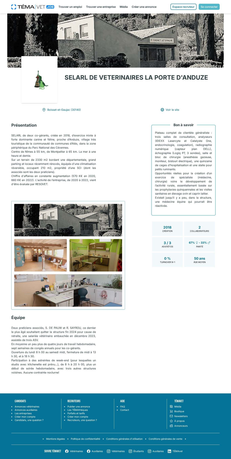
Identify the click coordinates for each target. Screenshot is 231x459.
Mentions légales (55, 438)
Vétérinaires (76, 451)
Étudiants (138, 451)
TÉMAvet (177, 451)
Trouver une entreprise (101, 6)
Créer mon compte (25, 416)
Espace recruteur (183, 6)
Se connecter (209, 6)
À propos (179, 420)
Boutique (179, 411)
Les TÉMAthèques (77, 409)
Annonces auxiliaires (26, 409)
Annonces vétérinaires (27, 406)
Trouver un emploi (70, 6)
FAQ (122, 406)
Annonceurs (181, 425)
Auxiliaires (97, 451)
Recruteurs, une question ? (82, 420)
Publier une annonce (78, 406)
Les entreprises (23, 413)
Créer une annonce (144, 6)
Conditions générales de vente (165, 438)
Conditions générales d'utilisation (124, 438)
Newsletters (181, 416)
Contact (124, 409)
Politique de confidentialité (85, 438)
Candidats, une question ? (29, 420)
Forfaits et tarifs (76, 413)
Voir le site (172, 109)
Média (124, 6)
